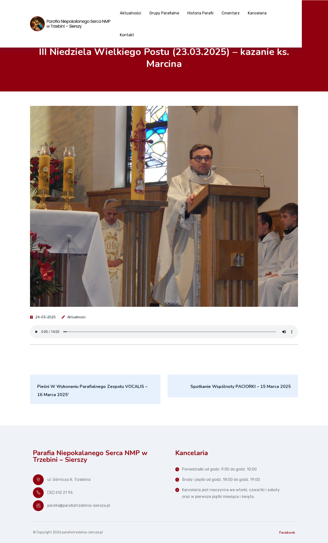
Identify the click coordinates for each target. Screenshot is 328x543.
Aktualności (130, 13)
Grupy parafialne (164, 13)
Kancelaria (257, 13)
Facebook (287, 533)
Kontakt (127, 35)
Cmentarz (231, 13)
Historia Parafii (200, 13)
